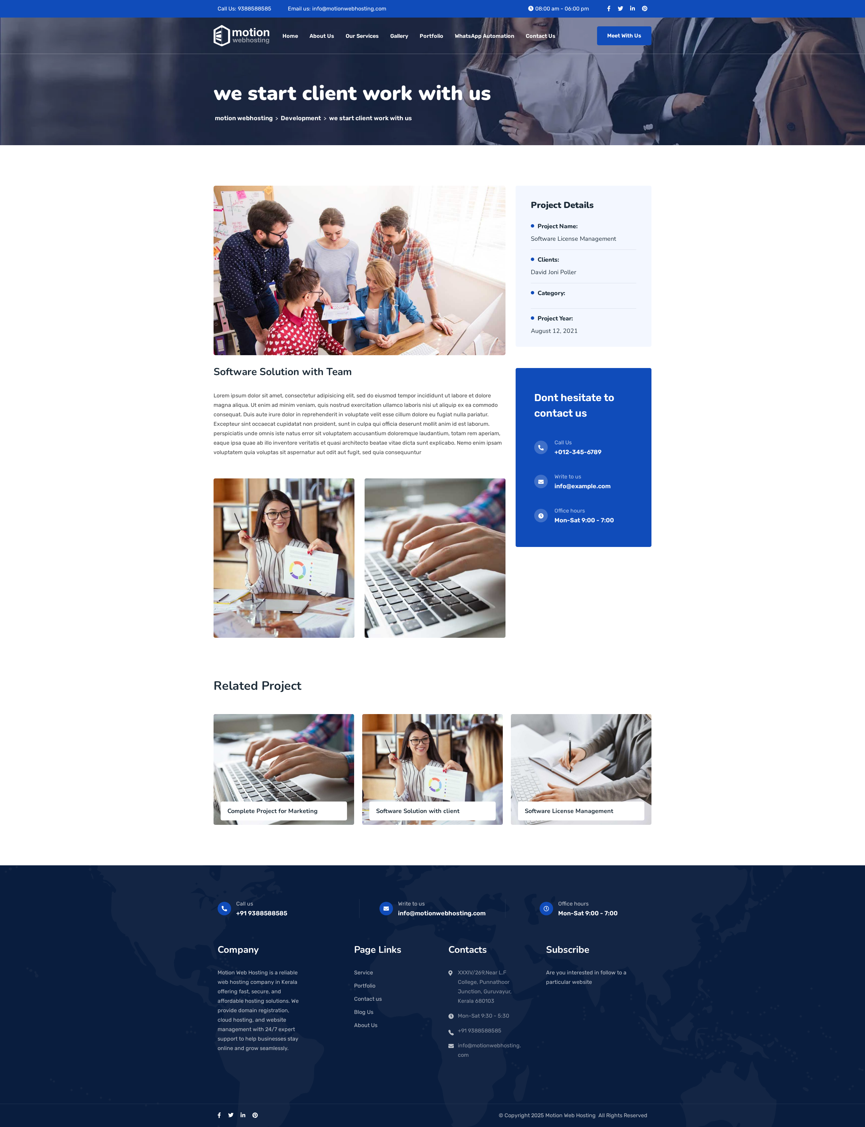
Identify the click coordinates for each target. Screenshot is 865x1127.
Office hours (573, 903)
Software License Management (569, 811)
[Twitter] (620, 8)
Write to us (411, 903)
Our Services (362, 36)
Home (290, 36)
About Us (322, 36)
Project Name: (557, 226)
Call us (244, 903)
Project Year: (555, 318)
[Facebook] (609, 8)
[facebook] (219, 1115)
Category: (551, 293)
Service (363, 972)
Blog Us (363, 1012)
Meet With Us (624, 35)
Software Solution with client (418, 811)
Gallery (399, 36)
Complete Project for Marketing (272, 811)
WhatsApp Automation (484, 36)
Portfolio (431, 36)
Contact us (368, 999)
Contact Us (540, 36)
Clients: (548, 260)
